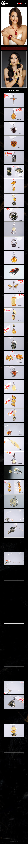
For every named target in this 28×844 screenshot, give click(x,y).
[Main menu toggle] (25, 3)
